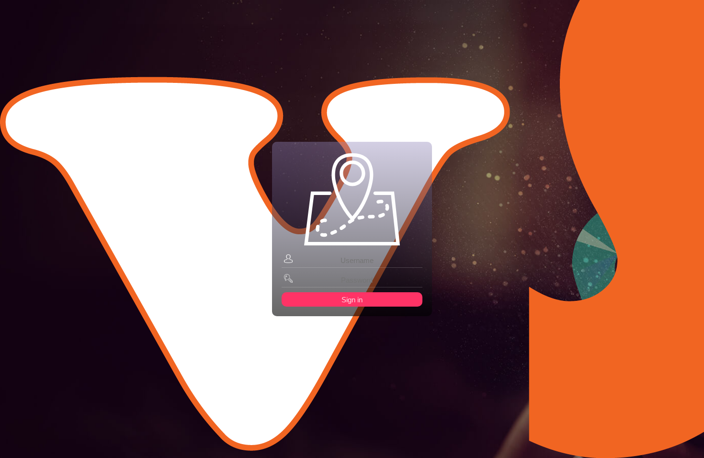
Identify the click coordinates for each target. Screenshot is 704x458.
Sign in (352, 300)
